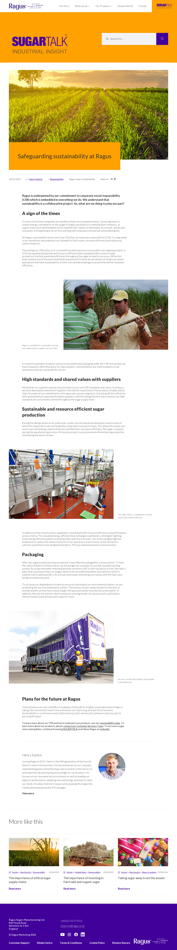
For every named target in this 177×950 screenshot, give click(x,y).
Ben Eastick (26, 872)
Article (15, 872)
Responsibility (57, 179)
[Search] (162, 39)
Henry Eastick (35, 179)
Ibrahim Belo (80, 872)
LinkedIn (105, 729)
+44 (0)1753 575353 (71, 920)
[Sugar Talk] (39, 48)
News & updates (149, 872)
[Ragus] (14, 7)
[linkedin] (83, 934)
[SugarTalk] (164, 6)
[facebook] (76, 934)
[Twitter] (69, 934)
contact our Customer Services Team (83, 726)
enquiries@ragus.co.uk (72, 925)
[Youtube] (62, 934)
